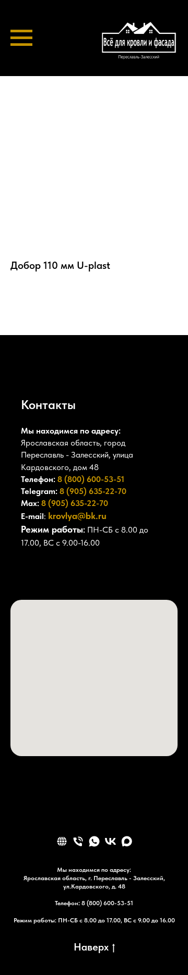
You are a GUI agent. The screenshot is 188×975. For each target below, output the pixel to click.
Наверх (91, 947)
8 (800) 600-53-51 (90, 479)
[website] (61, 841)
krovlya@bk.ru (77, 515)
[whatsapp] (94, 841)
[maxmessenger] (126, 841)
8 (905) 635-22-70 (93, 491)
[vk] (110, 841)
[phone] (78, 841)
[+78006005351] (29, 574)
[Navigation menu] (21, 38)
